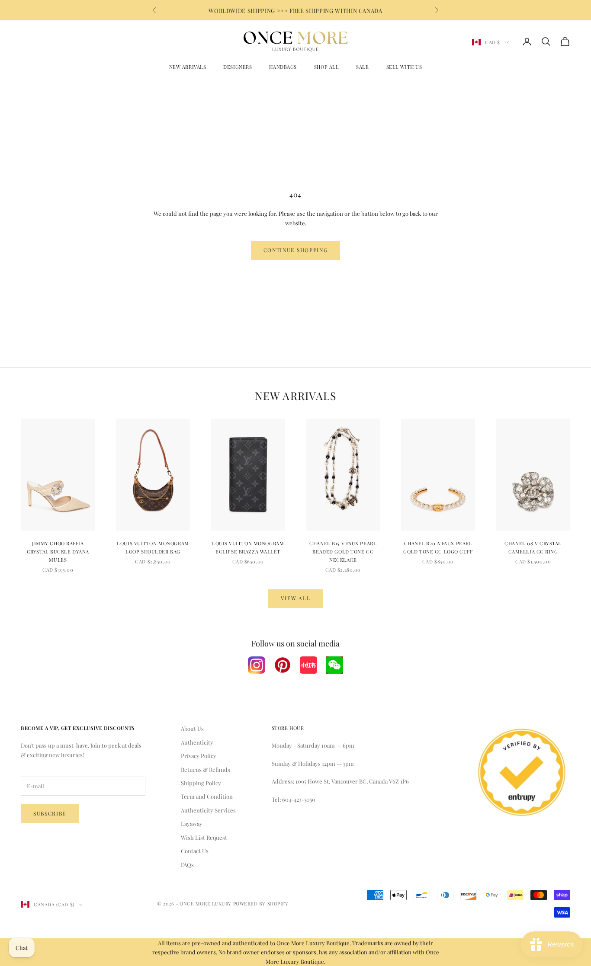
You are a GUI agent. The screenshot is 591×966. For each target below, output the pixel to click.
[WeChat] (334, 665)
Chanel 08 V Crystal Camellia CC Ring (533, 547)
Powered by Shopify (261, 903)
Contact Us (195, 850)
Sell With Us (404, 67)
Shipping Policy (201, 783)
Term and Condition (207, 796)
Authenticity (197, 742)
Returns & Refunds (205, 769)
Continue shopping (295, 249)
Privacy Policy (198, 755)
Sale (362, 67)
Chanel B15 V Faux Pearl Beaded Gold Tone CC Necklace (342, 551)
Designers (237, 67)
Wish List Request (204, 837)
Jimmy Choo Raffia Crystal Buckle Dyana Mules (58, 551)
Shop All (326, 67)
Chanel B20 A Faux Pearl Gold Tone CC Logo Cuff (437, 547)
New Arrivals (187, 67)
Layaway (191, 823)
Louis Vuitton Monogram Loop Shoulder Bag (153, 547)
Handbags (282, 67)
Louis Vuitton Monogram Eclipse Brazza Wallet (248, 547)
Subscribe (49, 813)
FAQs (187, 864)
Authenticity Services (208, 810)
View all (295, 598)
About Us (192, 728)
